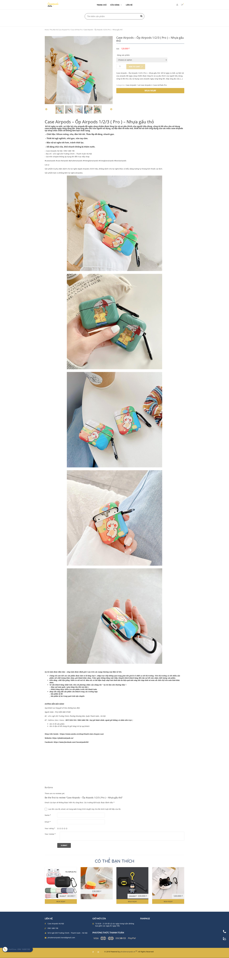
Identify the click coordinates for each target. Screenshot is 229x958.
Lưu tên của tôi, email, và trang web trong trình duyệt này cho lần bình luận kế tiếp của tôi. (84, 809)
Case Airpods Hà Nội (56, 923)
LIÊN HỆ (129, 5)
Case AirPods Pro (76, 30)
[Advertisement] (114, 769)
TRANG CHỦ (102, 5)
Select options (95, 887)
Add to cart (134, 66)
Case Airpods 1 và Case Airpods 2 (139, 85)
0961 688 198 (53, 928)
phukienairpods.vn (128, 951)
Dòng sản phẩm (123, 55)
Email (48, 822)
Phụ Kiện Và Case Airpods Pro (60, 30)
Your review (50, 834)
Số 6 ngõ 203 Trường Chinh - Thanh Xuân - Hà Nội (67, 933)
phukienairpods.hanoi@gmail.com (61, 937)
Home (47, 30)
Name (48, 815)
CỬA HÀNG (114, 5)
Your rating (50, 828)
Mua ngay (60, 901)
